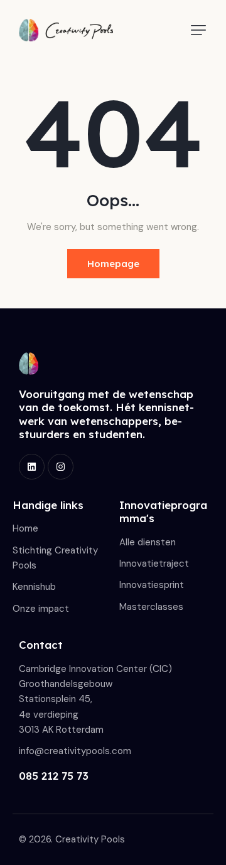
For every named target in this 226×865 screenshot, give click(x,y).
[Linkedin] (32, 467)
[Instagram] (60, 467)
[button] (198, 30)
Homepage (113, 264)
